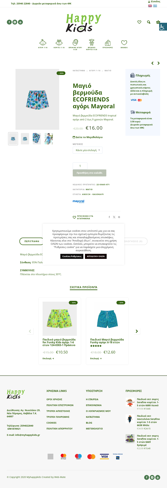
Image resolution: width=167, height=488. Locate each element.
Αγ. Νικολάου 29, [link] (30, 410)
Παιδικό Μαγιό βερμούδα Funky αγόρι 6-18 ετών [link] (107, 341)
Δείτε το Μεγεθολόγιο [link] (89, 137)
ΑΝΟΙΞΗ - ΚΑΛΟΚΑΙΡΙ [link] (93, 194)
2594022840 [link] (26, 425)
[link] (163, 27)
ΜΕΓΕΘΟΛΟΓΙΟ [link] (94, 428)
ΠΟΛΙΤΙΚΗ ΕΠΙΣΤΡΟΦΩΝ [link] (59, 405)
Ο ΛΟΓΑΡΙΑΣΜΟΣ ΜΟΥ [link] (98, 411)
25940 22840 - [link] (24, 3)
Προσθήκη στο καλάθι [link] (89, 172)
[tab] (32, 242)
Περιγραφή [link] (31, 241)
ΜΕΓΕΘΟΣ (78, 144)
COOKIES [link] (51, 422)
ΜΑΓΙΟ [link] (108, 70)
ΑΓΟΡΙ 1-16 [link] (94, 70)
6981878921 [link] (14, 428)
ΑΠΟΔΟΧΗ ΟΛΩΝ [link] (96, 256)
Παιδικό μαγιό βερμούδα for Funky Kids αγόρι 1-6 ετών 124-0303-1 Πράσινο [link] (59, 342)
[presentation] (12, 99)
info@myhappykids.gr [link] (27, 434)
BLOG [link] (89, 422)
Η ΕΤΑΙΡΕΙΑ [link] (92, 399)
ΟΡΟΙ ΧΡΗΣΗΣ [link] (54, 399)
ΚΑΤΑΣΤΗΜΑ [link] (79, 70)
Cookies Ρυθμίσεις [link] (71, 256)
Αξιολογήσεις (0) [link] (131, 241)
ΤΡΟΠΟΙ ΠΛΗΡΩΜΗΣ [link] (57, 416)
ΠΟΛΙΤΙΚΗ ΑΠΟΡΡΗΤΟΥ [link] (59, 428)
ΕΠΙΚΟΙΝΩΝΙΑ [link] (94, 405)
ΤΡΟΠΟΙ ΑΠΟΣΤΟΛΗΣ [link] (58, 411)
